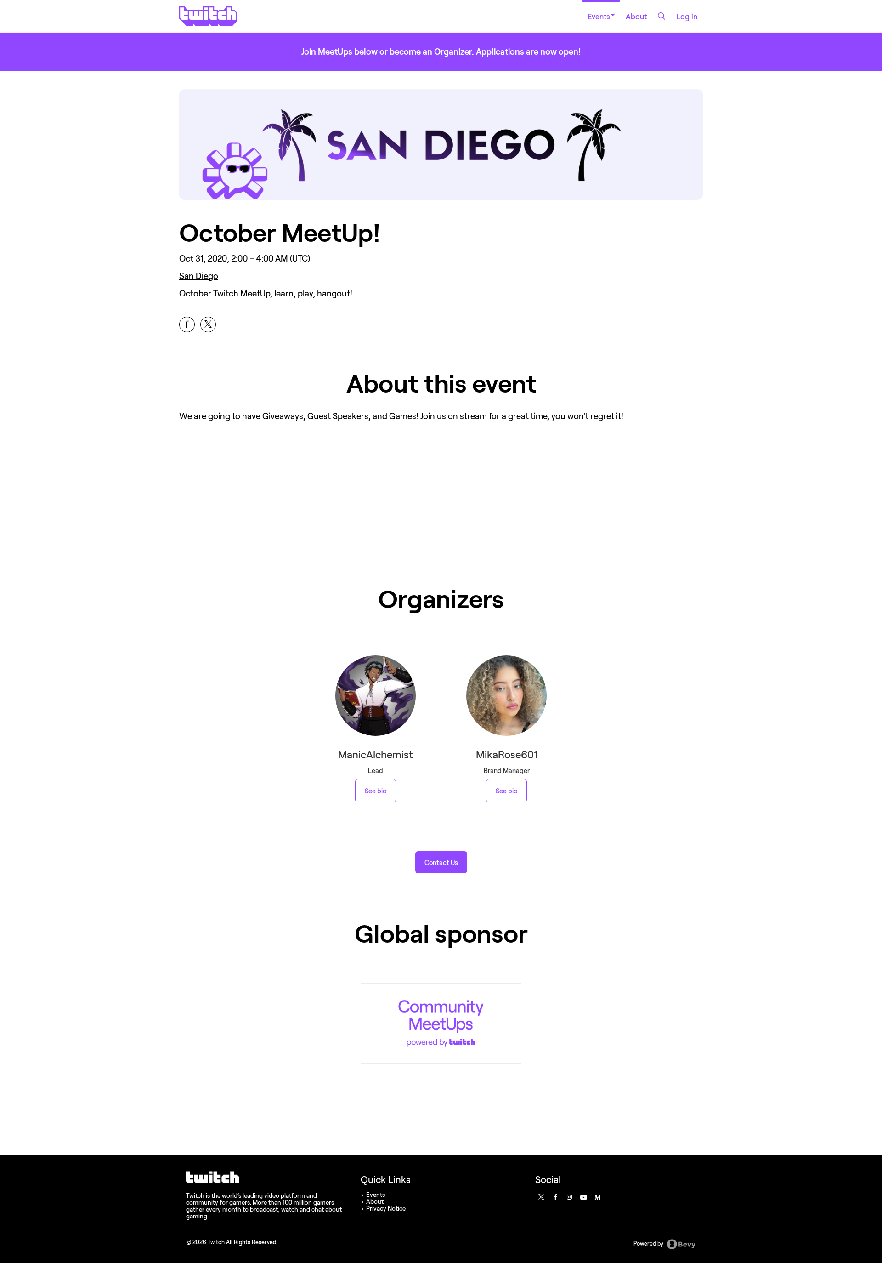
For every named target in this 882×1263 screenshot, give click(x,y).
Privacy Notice (386, 1208)
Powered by (649, 1243)
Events (599, 16)
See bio (375, 791)
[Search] (661, 16)
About (636, 16)
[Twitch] (441, 1023)
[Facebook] (555, 1196)
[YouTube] (582, 1196)
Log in (686, 16)
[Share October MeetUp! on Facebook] (187, 324)
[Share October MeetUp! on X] (208, 324)
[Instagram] (569, 1196)
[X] (541, 1196)
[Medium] (597, 1196)
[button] (441, 862)
